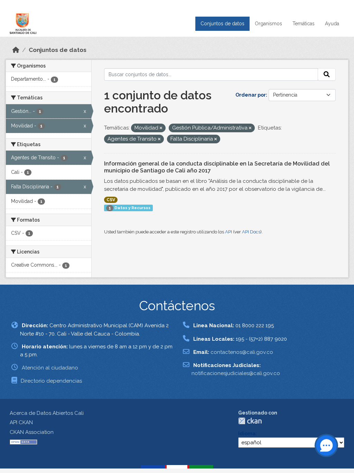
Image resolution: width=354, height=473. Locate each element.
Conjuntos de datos (222, 23)
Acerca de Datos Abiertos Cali (47, 413)
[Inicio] (15, 49)
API (228, 231)
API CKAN (21, 422)
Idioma (246, 433)
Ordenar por (250, 95)
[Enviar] (327, 74)
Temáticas (303, 23)
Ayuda (332, 23)
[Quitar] (161, 128)
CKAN (250, 421)
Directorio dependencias (51, 381)
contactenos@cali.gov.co (242, 352)
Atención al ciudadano (50, 368)
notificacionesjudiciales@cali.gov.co (236, 373)
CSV (110, 199)
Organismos (268, 23)
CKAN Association (32, 432)
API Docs (251, 231)
